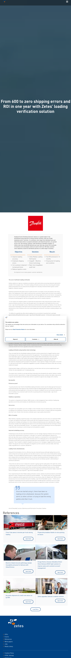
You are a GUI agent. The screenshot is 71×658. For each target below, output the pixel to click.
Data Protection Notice (19, 329)
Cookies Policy (9, 653)
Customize (34, 339)
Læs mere (28, 538)
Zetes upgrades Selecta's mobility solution (51, 596)
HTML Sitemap (9, 655)
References (8, 639)
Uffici (6, 634)
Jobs (6, 644)
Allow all (56, 339)
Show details (60, 334)
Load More (35, 609)
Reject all (15, 339)
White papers (9, 641)
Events (7, 637)
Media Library (9, 646)
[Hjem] (5, 1)
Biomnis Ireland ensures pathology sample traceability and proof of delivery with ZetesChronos (19, 565)
